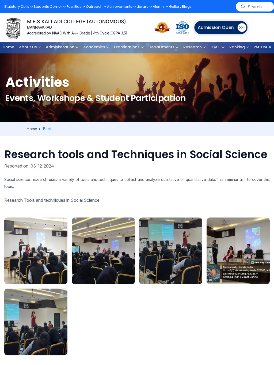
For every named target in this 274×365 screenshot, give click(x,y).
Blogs (187, 6)
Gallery (175, 6)
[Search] (243, 6)
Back (47, 128)
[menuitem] (8, 47)
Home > (34, 128)
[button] (18, 6)
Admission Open (215, 27)
